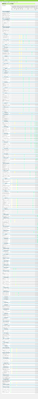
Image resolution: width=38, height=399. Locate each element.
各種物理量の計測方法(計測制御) (6, 248)
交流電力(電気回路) (6, 302)
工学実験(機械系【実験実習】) (6, 379)
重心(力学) (6, 44)
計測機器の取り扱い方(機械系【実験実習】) (6, 352)
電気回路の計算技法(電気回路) (6, 291)
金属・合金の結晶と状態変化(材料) (6, 226)
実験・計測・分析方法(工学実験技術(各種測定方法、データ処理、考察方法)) (6, 11)
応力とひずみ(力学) (6, 76)
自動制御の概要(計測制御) (6, 250)
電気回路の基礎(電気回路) (6, 267)
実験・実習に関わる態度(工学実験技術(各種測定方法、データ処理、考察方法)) (6, 27)
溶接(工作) (6, 183)
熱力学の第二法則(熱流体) (6, 170)
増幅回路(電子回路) (6, 313)
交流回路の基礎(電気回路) (6, 277)
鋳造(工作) (6, 178)
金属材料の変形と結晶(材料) (6, 230)
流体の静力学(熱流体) (6, 126)
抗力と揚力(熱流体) (6, 148)
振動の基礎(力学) (6, 112)
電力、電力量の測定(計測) (6, 342)
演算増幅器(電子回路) (6, 317)
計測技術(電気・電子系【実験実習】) (6, 384)
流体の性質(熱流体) (6, 121)
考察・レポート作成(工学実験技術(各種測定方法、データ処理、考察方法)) (6, 19)
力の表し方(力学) (6, 34)
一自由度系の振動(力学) (6, 114)
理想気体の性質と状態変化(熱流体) (6, 163)
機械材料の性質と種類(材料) (6, 214)
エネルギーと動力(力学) (6, 63)
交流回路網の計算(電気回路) (6, 287)
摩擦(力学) (6, 68)
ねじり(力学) (6, 87)
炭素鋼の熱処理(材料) (6, 238)
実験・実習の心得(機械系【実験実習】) (6, 347)
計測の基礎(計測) (6, 324)
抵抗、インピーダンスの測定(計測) (6, 338)
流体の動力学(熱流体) (6, 133)
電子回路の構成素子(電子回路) (6, 309)
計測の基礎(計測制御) (6, 243)
